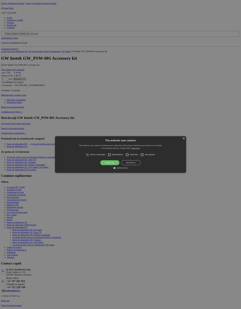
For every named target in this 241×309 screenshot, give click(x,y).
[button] (120, 154)
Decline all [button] (131, 163)
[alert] (120, 154)
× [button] (184, 139)
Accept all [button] (110, 163)
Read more (136, 148)
